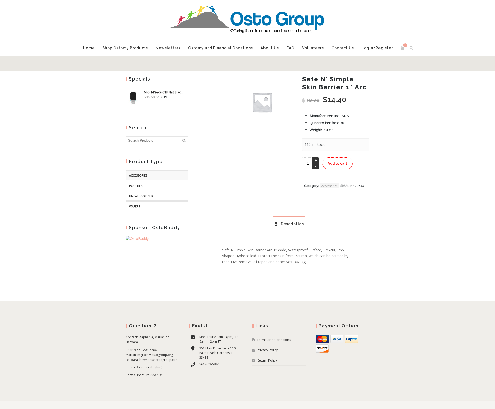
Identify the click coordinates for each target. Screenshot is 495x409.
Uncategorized (141, 211)
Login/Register (349, 63)
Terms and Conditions (274, 355)
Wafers (134, 222)
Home (135, 63)
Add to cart (337, 179)
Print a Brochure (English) (144, 383)
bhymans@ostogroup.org (158, 375)
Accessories (329, 201)
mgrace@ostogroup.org (155, 370)
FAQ (269, 63)
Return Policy (267, 375)
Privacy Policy (267, 365)
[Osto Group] (247, 20)
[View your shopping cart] (356, 48)
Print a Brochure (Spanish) (144, 390)
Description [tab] (292, 239)
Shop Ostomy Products (159, 66)
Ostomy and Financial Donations (223, 66)
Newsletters (188, 63)
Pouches (135, 201)
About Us (251, 66)
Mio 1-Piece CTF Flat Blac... (163, 108)
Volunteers (291, 63)
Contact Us (318, 66)
